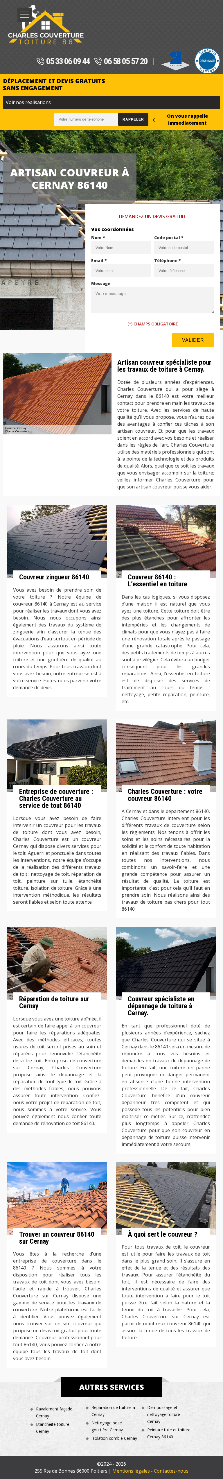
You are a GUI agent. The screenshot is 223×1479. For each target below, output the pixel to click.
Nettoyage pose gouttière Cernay (107, 1426)
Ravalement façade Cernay (54, 1412)
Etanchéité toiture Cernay (52, 1427)
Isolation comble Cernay (114, 1438)
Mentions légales (131, 1471)
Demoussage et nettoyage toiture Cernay (163, 1414)
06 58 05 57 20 (126, 61)
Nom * (98, 237)
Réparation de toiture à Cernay (113, 1411)
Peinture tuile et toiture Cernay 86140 (168, 1433)
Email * (99, 260)
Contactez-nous (171, 1471)
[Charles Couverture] (46, 24)
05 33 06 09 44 (68, 61)
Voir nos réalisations (28, 102)
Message (100, 283)
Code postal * (169, 237)
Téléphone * (167, 260)
